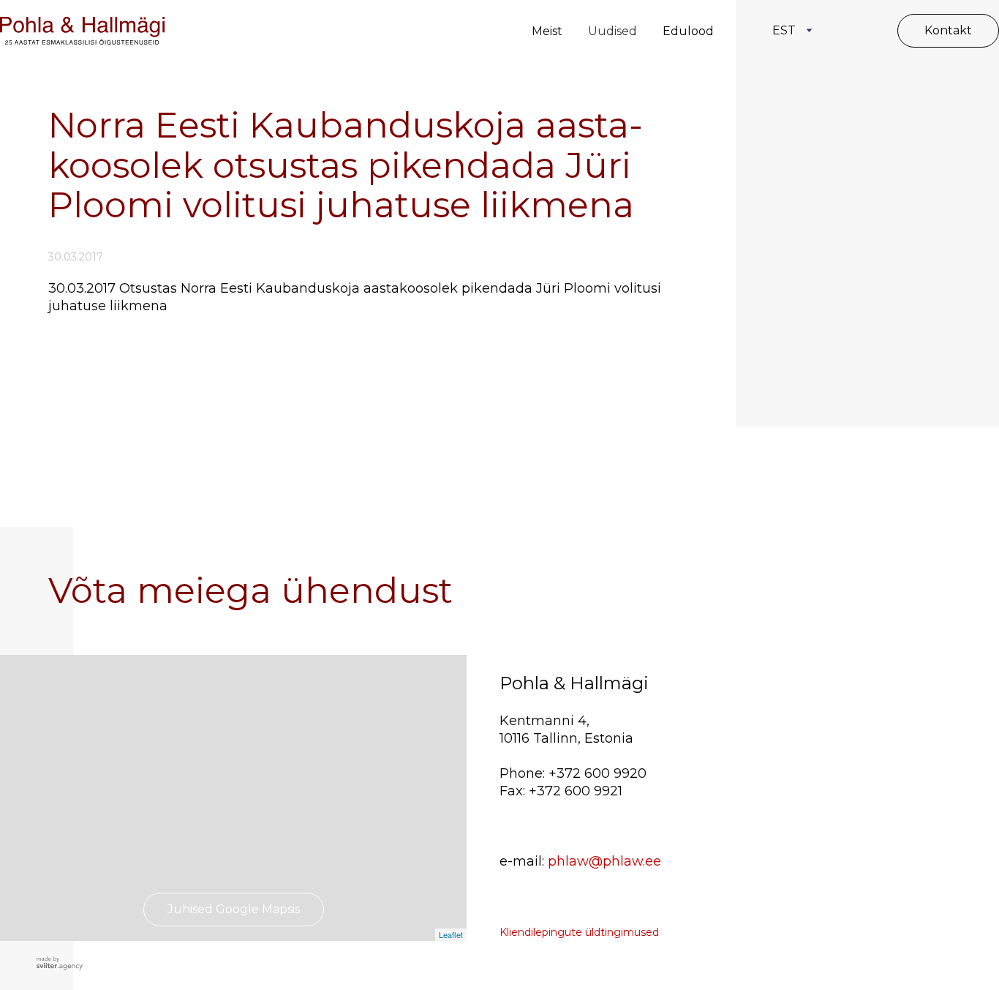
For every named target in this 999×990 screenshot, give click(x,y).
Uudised (612, 31)
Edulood (688, 31)
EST (784, 30)
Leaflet (451, 934)
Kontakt (948, 30)
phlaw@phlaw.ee (604, 861)
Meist (547, 31)
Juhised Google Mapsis (233, 909)
